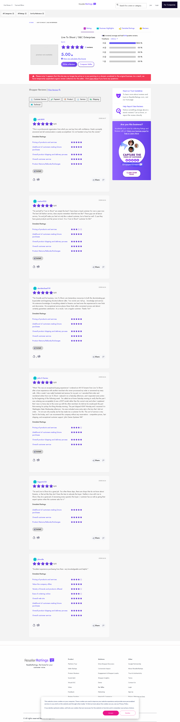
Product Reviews (73, 673)
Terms (130, 678)
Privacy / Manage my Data (136, 696)
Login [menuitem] (157, 5)
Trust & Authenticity (135, 673)
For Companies (169, 5)
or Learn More (133, 133)
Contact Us (132, 682)
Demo (100, 682)
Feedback (71, 692)
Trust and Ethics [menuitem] (19, 5)
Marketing (101, 692)
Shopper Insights (103, 678)
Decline (127, 713)
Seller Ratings (72, 668)
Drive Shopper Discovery (106, 664)
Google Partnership (134, 664)
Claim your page (132, 173)
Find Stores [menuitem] (7, 5)
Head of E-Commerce (105, 696)
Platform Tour (72, 664)
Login (130, 687)
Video (70, 687)
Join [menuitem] (151, 5)
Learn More (93, 78)
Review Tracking (73, 696)
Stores (31, 22)
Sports (63, 42)
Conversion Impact (104, 668)
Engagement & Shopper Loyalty (108, 673)
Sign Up (130, 692)
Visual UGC (72, 682)
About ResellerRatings (135, 668)
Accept (110, 713)
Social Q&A (71, 678)
